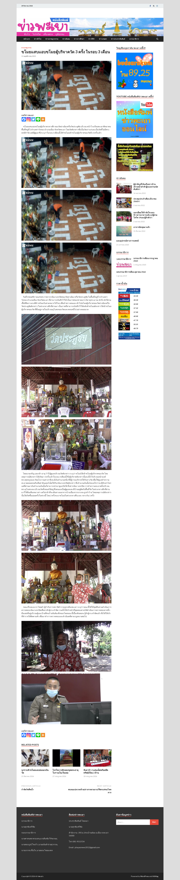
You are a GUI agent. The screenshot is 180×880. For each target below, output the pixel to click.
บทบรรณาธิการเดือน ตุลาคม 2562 (131, 272)
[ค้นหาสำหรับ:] (137, 822)
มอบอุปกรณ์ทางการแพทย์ (127, 240)
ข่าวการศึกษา (79, 39)
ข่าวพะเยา (39, 876)
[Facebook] (150, 6)
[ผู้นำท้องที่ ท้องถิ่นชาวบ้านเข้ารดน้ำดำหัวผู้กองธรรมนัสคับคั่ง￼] (124, 184)
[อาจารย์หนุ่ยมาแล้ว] (124, 227)
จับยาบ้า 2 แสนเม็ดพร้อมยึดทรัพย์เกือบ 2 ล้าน (96, 771)
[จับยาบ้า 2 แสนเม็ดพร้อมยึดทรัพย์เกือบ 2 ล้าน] (97, 759)
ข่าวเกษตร (103, 39)
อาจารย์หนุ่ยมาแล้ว (141, 227)
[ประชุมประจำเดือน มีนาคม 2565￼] (124, 199)
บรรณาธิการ (134, 39)
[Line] (38, 119)
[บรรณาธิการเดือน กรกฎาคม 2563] (124, 258)
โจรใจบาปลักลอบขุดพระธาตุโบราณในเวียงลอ (65, 771)
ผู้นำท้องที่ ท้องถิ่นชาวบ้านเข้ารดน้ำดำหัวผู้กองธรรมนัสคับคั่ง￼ (145, 186)
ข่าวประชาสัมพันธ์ (118, 39)
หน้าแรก (27, 39)
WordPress (144, 876)
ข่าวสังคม (66, 39)
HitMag (155, 876)
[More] (43, 119)
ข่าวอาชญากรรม (51, 39)
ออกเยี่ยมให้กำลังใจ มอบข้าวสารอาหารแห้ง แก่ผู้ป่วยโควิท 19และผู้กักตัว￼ (145, 215)
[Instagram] (157, 6)
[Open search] (157, 39)
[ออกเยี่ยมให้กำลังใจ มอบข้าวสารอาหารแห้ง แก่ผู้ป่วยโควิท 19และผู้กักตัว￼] (124, 213)
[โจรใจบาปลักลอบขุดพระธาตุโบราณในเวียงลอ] (66, 759)
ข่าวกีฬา (91, 39)
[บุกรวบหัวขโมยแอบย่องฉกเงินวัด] (35, 759)
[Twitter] (153, 6)
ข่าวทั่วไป (37, 39)
